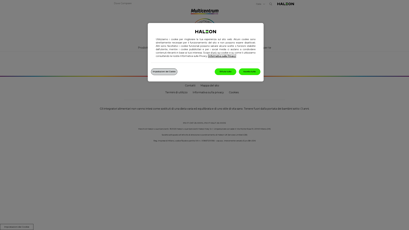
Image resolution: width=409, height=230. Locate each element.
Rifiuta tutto (225, 71)
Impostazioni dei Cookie (164, 71)
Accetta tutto (249, 71)
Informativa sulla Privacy (222, 56)
